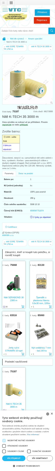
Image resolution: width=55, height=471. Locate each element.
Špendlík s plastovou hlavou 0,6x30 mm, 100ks (41, 300)
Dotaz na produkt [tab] (25, 173)
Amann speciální (35, 39)
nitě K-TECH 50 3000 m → (41, 47)
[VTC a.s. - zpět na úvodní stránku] (14, 14)
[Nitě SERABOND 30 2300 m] (13, 281)
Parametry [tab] (9, 173)
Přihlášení (42, 12)
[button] (27, 466)
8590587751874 (37, 211)
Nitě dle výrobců (17, 39)
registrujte (6, 125)
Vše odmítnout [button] (40, 458)
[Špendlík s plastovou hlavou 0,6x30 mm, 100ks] (41, 281)
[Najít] (51, 31)
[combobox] (24, 31)
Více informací (33, 434)
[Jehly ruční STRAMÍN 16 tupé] (13, 331)
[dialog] (27, 440)
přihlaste (24, 125)
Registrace (42, 20)
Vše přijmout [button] (14, 458)
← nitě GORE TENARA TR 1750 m (14, 47)
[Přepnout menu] (3, 3)
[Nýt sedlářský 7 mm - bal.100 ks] (41, 331)
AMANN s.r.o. (8, 235)
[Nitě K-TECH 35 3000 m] (13, 387)
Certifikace (12, 227)
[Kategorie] (11, 3)
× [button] (52, 414)
